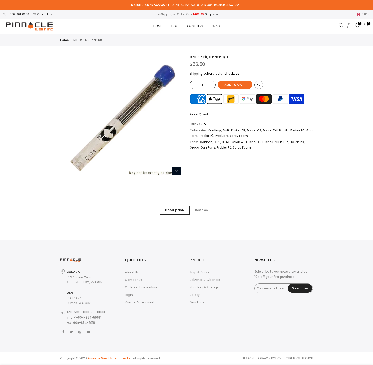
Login (129, 295)
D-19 (226, 130)
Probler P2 (206, 136)
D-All (225, 142)
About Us (131, 272)
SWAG (215, 26)
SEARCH (248, 358)
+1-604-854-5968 (87, 317)
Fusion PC (297, 130)
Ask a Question (201, 114)
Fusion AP (238, 130)
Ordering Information (141, 287)
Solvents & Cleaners (205, 280)
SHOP (174, 26)
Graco (194, 147)
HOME (157, 26)
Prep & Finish (199, 272)
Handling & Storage (204, 287)
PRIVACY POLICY (270, 358)
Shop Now (211, 14)
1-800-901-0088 (18, 14)
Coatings (214, 130)
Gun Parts (208, 147)
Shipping (196, 73)
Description (174, 210)
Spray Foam (239, 136)
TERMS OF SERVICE (299, 358)
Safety (195, 295)
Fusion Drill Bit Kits (276, 130)
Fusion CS (254, 130)
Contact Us (44, 14)
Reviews (201, 210)
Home (64, 40)
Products (221, 136)
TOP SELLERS (194, 26)
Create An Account (139, 302)
